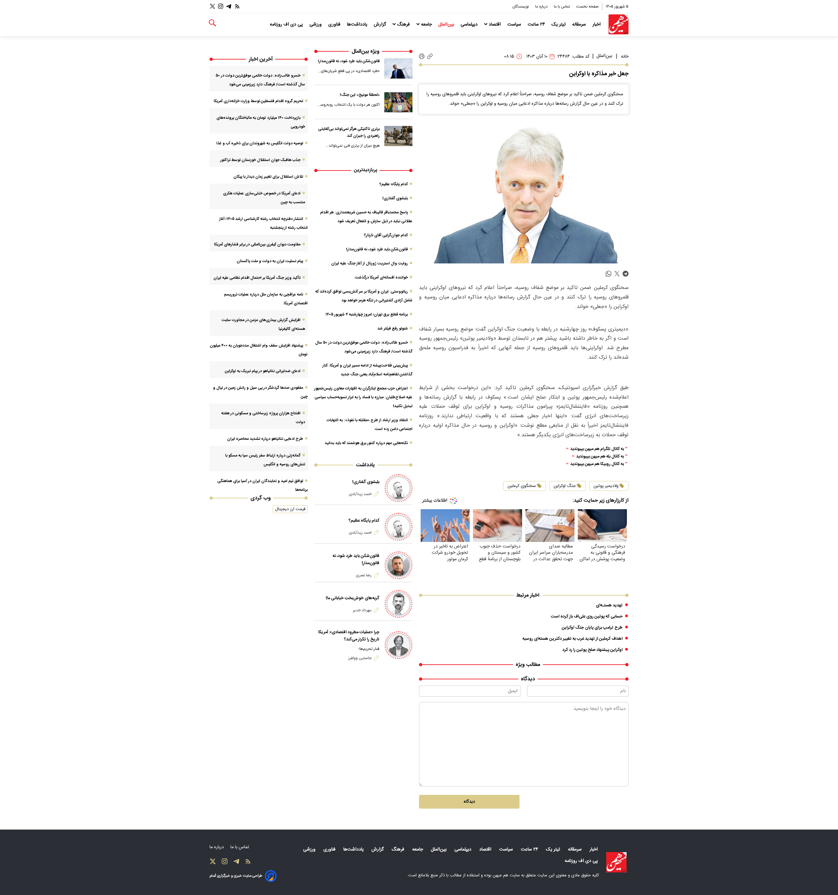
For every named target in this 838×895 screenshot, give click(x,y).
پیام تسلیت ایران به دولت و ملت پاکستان (270, 261)
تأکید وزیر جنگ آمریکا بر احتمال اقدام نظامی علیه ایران (257, 278)
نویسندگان (521, 6)
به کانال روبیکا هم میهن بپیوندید (597, 464)
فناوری (335, 24)
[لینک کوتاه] (430, 56)
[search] (212, 23)
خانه (624, 57)
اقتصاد (494, 24)
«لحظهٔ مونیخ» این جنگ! (360, 95)
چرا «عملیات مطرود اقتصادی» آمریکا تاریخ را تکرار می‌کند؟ (348, 636)
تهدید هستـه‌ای (609, 605)
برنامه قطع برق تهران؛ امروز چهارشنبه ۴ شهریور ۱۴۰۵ (366, 314)
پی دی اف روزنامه (287, 24)
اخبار (597, 24)
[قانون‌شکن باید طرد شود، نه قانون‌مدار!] (398, 68)
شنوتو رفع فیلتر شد (392, 328)
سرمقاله (579, 24)
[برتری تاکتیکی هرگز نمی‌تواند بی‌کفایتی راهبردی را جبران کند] (398, 136)
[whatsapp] (608, 273)
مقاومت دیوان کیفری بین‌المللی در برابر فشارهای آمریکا (257, 244)
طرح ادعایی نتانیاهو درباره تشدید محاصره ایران (265, 439)
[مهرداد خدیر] (398, 604)
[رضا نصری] (398, 565)
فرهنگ (403, 24)
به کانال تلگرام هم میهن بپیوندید (597, 449)
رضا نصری (364, 575)
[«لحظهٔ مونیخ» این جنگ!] (398, 102)
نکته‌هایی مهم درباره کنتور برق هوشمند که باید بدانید (366, 443)
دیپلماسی (470, 24)
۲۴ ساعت (537, 24)
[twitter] (617, 273)
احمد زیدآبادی (360, 494)
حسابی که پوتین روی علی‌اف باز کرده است (587, 616)
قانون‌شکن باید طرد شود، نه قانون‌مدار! (349, 61)
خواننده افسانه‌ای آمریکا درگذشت (381, 277)
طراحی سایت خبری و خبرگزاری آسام (236, 876)
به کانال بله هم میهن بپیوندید (600, 456)
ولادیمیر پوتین (605, 486)
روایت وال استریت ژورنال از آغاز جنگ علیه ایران (369, 263)
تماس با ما (562, 6)
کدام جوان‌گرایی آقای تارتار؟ (386, 235)
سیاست (514, 24)
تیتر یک (559, 24)
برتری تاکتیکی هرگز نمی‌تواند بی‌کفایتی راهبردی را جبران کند (349, 132)
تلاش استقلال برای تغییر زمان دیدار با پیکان (268, 176)
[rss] (237, 6)
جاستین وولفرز (360, 658)
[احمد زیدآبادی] (398, 488)
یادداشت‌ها (358, 24)
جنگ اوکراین (565, 486)
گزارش (380, 24)
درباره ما (542, 6)
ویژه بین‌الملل (365, 51)
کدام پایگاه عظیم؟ (393, 184)
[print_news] (422, 56)
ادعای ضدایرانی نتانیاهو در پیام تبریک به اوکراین (263, 371)
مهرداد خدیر (362, 610)
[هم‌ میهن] (616, 862)
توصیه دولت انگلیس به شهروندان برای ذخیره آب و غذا (259, 143)
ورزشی (316, 24)
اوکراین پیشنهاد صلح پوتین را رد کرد (592, 649)
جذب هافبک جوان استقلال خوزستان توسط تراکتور (260, 160)
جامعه (426, 24)
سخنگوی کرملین (521, 486)
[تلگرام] (229, 6)
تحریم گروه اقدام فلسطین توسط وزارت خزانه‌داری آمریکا (258, 101)
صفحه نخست (587, 6)
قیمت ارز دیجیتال (290, 509)
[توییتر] (212, 6)
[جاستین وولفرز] (398, 645)
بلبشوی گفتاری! (395, 198)
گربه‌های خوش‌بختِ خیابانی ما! (352, 598)
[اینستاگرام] (220, 6)
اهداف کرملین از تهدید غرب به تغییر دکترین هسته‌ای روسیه (572, 638)
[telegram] (625, 273)
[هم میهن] (618, 24)
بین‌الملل (446, 24)
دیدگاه (469, 801)
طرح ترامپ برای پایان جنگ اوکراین (592, 627)
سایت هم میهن (506, 875)
